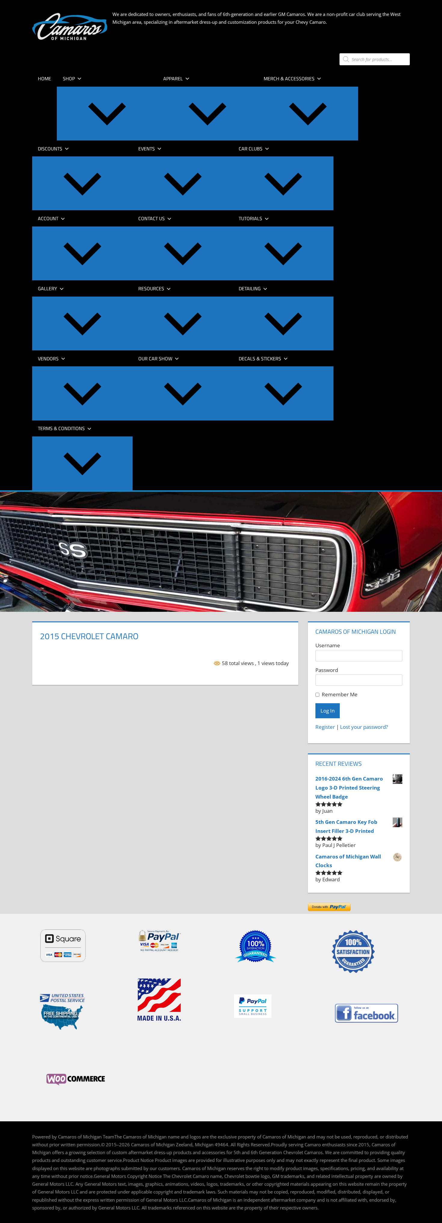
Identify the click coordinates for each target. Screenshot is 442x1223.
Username (327, 645)
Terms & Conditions (61, 428)
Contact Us (151, 218)
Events (146, 148)
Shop (69, 78)
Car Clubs (250, 148)
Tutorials (250, 218)
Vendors (48, 358)
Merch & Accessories (289, 78)
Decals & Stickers (260, 358)
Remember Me (340, 694)
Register (325, 726)
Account (48, 218)
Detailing (250, 288)
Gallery (47, 288)
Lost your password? (364, 726)
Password (326, 670)
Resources (151, 288)
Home (44, 78)
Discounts (50, 148)
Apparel (173, 78)
